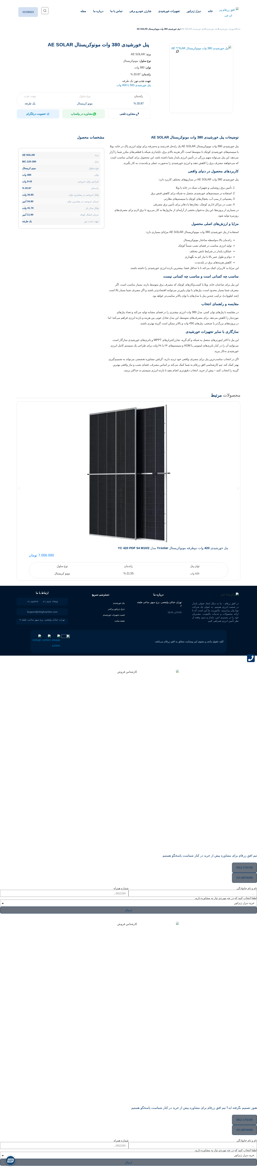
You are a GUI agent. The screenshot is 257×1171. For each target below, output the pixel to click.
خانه (210, 11)
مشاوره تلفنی (127, 113)
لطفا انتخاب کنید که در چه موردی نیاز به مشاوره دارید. (225, 898)
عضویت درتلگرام (36, 113)
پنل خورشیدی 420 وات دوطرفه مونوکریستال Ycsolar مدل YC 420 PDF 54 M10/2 (173, 548)
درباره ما (98, 11)
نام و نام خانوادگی (247, 888)
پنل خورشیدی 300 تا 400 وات (134, 85)
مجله (83, 11)
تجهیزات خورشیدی (169, 11)
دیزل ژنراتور (194, 11)
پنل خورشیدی (211, 29)
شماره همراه (121, 888)
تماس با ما (116, 11)
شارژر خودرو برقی (140, 11)
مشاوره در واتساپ (82, 113)
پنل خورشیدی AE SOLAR (192, 29)
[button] (177, 51)
